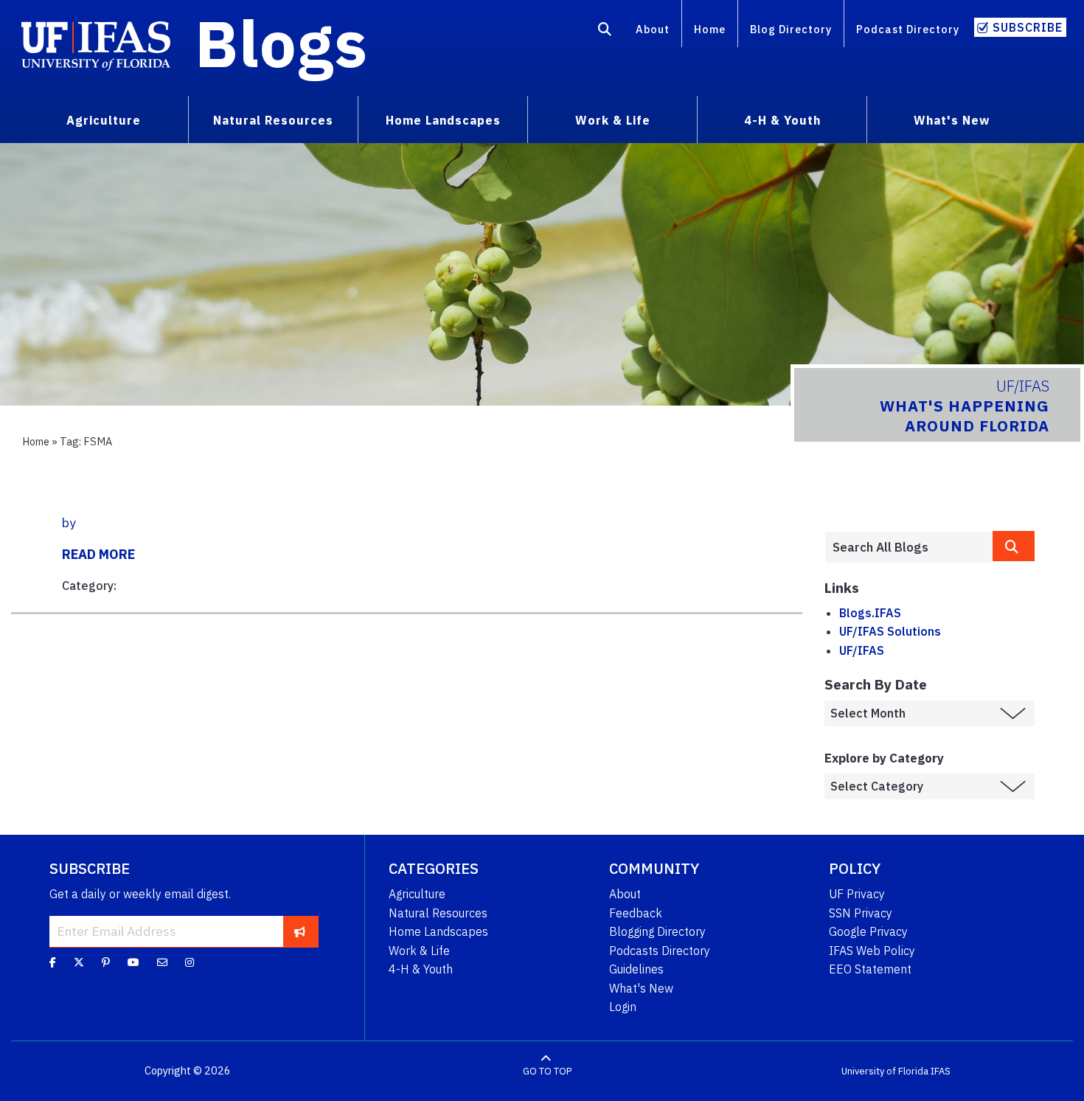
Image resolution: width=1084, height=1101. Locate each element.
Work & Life (419, 950)
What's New (641, 988)
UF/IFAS (861, 650)
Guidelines (636, 969)
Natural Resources (438, 913)
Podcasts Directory (659, 950)
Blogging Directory (657, 931)
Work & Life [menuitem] (612, 120)
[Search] (605, 31)
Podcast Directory (907, 29)
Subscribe (1028, 27)
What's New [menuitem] (952, 120)
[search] (1014, 546)
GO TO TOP (547, 1071)
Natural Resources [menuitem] (273, 120)
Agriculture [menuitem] (103, 120)
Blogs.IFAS (870, 612)
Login (622, 1006)
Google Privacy (868, 931)
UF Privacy (857, 893)
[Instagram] (189, 962)
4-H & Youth (421, 969)
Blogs (281, 43)
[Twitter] (79, 962)
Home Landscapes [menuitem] (443, 120)
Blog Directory (791, 29)
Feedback (635, 913)
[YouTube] (133, 962)
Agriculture (417, 893)
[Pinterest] (106, 962)
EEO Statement (870, 969)
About (653, 29)
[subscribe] (299, 931)
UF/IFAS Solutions (890, 631)
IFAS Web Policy (872, 950)
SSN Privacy (860, 913)
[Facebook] (52, 962)
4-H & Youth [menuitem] (782, 120)
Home (710, 29)
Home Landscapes (438, 931)
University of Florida (884, 1071)
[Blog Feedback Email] (162, 962)
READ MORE (98, 554)
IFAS (941, 1071)
